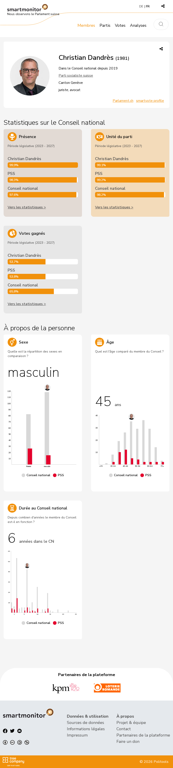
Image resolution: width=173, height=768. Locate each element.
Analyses (138, 25)
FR (148, 6)
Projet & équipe (131, 722)
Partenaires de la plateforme (143, 735)
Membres (86, 25)
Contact (123, 729)
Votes (120, 25)
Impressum (77, 735)
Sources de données (85, 722)
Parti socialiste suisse (76, 75)
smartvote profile (150, 100)
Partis (105, 25)
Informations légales (86, 729)
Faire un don (127, 741)
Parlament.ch (123, 100)
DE (141, 6)
